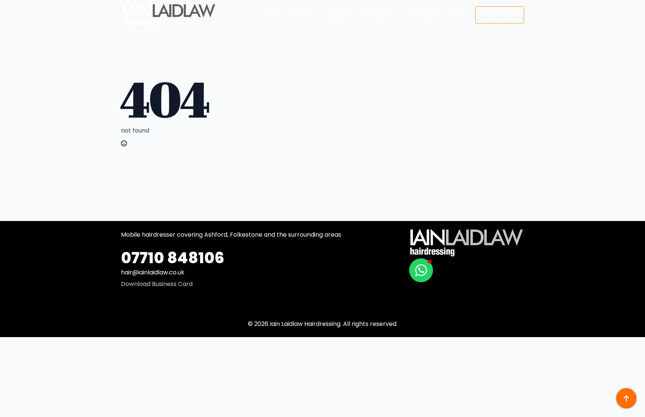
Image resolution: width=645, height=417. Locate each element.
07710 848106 (172, 257)
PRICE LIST (379, 15)
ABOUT (301, 15)
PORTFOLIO (421, 15)
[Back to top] (626, 398)
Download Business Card (157, 284)
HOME (269, 15)
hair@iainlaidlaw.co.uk (152, 272)
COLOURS (338, 15)
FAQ (456, 15)
